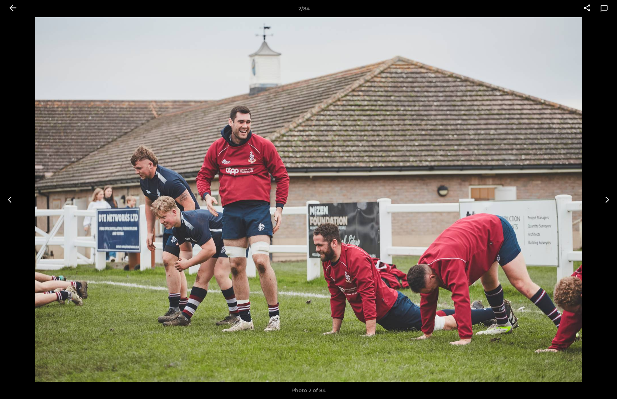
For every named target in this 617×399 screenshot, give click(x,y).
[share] (587, 9)
